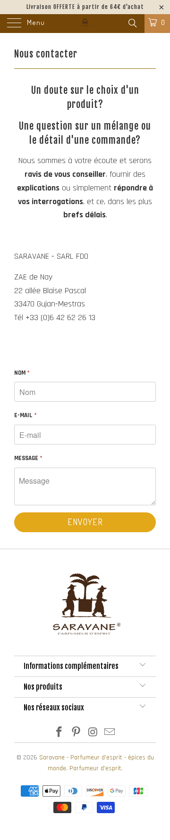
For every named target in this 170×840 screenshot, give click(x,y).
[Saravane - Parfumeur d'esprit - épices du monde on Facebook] (59, 733)
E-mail (25, 415)
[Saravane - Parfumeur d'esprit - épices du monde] (85, 23)
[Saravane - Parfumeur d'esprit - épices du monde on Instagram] (93, 733)
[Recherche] (132, 24)
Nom (22, 373)
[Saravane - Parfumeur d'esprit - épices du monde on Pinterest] (76, 733)
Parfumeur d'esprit (95, 768)
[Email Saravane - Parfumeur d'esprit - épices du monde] (110, 733)
